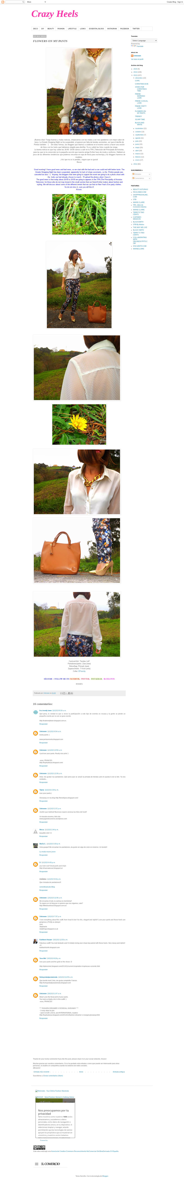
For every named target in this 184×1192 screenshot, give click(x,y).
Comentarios (139, 178)
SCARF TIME (140, 119)
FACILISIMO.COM (139, 192)
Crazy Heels (54, 13)
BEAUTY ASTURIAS (140, 189)
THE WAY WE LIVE (140, 227)
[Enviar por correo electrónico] (61, 693)
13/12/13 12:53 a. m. (60, 940)
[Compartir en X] (66, 693)
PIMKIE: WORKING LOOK (140, 96)
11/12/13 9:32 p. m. (54, 879)
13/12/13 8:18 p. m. (54, 958)
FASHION (61, 29)
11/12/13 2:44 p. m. (51, 830)
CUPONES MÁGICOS (137, 218)
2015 (135, 69)
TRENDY (138, 116)
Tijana (41, 790)
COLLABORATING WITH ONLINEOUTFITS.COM (140, 240)
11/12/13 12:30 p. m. (54, 773)
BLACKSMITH (138, 222)
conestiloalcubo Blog (47, 887)
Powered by (44, 1140)
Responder (43, 724)
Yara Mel (42, 958)
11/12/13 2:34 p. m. (52, 790)
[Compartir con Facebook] (69, 693)
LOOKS (83, 29)
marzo (137, 154)
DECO (35, 29)
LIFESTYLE (72, 29)
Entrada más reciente (41, 1072)
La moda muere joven (47, 852)
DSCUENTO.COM (139, 246)
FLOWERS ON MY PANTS (140, 112)
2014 (135, 72)
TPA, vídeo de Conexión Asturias (139, 206)
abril (137, 151)
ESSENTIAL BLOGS (96, 29)
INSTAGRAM (112, 29)
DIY (42, 29)
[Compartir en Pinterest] (71, 693)
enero (137, 160)
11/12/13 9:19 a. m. (59, 711)
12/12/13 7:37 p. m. (54, 916)
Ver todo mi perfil (137, 59)
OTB (134, 199)
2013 (135, 75)
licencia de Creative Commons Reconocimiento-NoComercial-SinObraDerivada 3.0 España (84, 1151)
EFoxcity (82, 671)
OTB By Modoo (138, 224)
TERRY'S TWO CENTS (138, 213)
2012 (135, 164)
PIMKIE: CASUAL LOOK (141, 102)
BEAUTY (51, 29)
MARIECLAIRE (138, 249)
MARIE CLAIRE (139, 202)
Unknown (43, 731)
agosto (138, 138)
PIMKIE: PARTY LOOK (141, 107)
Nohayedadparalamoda (48, 977)
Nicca (41, 830)
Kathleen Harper (45, 940)
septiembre (139, 135)
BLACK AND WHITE (139, 124)
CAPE (137, 81)
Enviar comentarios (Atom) (53, 1076)
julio (137, 141)
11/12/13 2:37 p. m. (54, 809)
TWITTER (136, 29)
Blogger (105, 1176)
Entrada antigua (119, 1072)
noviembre (139, 128)
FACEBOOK (124, 29)
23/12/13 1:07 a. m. (54, 994)
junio (137, 144)
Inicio (81, 1072)
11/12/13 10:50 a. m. (54, 750)
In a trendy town (45, 711)
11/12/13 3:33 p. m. (53, 844)
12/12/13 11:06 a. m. (54, 898)
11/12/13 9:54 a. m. (54, 731)
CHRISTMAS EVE (141, 84)
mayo (137, 147)
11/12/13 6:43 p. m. (48, 862)
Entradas (137, 174)
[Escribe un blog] (64, 693)
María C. (42, 844)
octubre (138, 132)
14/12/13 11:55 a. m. (65, 977)
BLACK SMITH (138, 230)
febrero (138, 157)
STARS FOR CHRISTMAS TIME (141, 89)
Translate (139, 46)
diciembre (139, 78)
